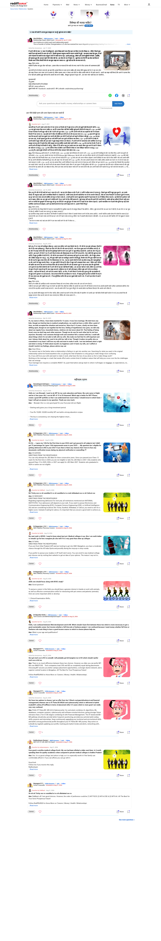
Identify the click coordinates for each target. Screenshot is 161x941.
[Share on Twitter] (123, 96)
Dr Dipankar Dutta (39, 615)
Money (87, 5)
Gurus (112, 5)
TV (119, 5)
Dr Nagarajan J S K (40, 433)
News (76, 5)
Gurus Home (14, 9)
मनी (71, 18)
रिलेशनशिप (89, 18)
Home (46, 5)
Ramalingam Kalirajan (41, 384)
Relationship (23, 9)
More (126, 5)
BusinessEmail (101, 5)
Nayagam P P (38, 649)
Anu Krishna (37, 38)
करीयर (107, 18)
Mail (67, 5)
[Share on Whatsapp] (110, 96)
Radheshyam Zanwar (40, 740)
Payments (56, 5)
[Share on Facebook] (116, 96)
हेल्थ (53, 18)
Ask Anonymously (107, 108)
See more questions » (127, 820)
